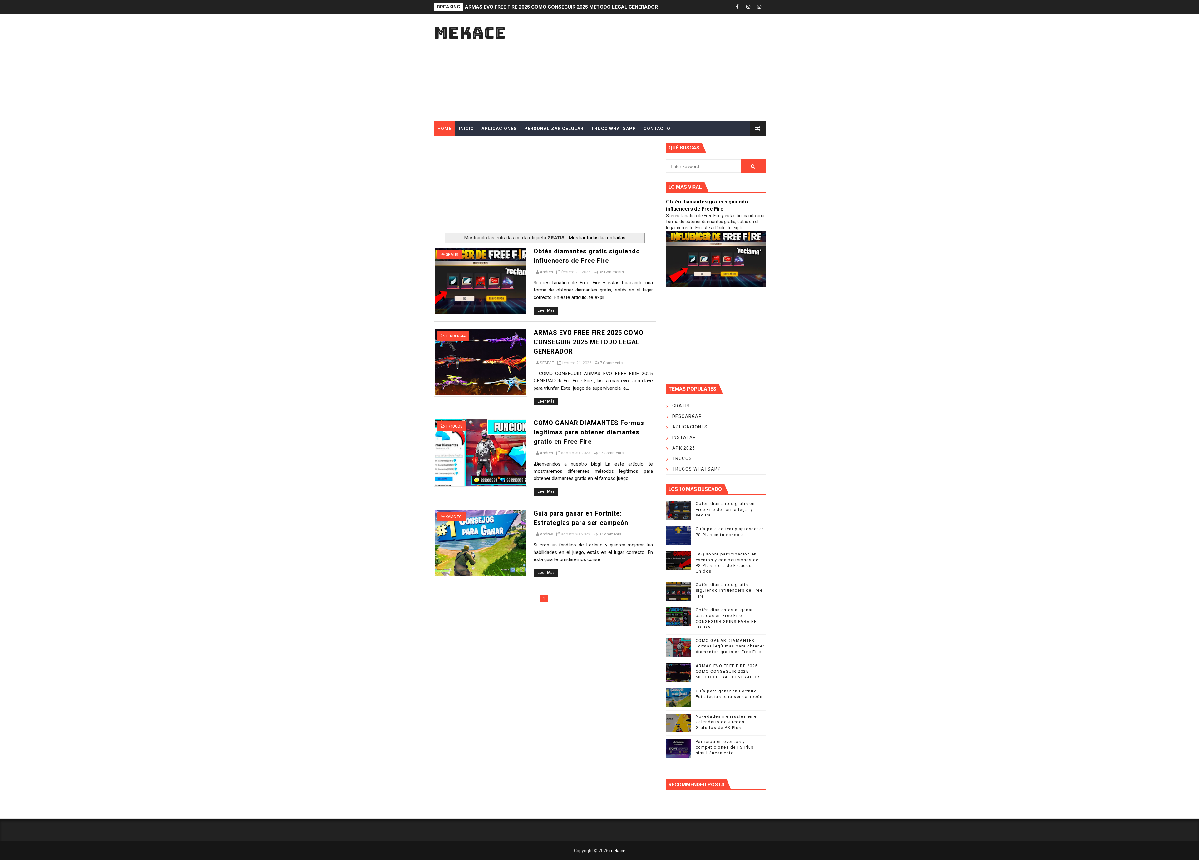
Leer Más (546, 310)
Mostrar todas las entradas (597, 238)
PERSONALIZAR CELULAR (554, 128)
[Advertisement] (652, 67)
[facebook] (737, 7)
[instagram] (748, 7)
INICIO (466, 128)
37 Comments (611, 453)
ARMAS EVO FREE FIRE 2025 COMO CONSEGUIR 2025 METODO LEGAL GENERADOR (589, 342)
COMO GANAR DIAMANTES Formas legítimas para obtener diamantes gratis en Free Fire (589, 432)
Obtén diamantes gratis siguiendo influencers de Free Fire (729, 590)
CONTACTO (657, 128)
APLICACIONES (499, 128)
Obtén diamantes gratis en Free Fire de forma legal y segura (725, 509)
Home (444, 128)
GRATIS (452, 254)
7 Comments (611, 362)
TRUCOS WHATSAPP (696, 469)
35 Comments (611, 272)
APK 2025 (683, 448)
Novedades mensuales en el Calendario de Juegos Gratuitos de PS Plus (727, 722)
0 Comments (610, 534)
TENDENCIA (456, 336)
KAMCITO (454, 517)
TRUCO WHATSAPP (613, 128)
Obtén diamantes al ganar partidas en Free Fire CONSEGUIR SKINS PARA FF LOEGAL (563, 7)
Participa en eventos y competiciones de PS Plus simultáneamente (725, 747)
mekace (470, 33)
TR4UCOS (454, 426)
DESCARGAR (687, 416)
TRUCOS (682, 458)
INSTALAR (684, 437)
